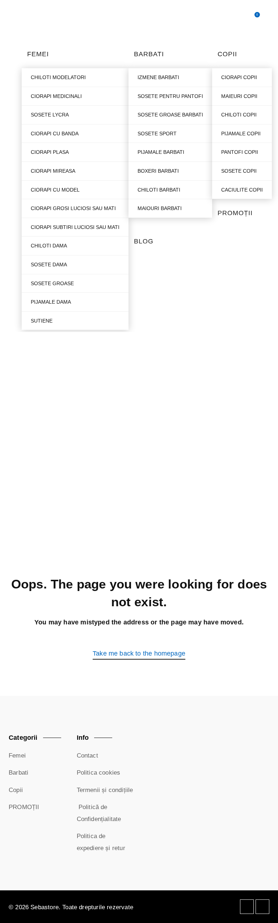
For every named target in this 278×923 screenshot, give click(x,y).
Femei (17, 755)
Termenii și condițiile (105, 790)
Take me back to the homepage (139, 653)
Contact (87, 755)
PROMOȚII (24, 807)
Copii (16, 790)
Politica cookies (99, 772)
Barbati (18, 772)
